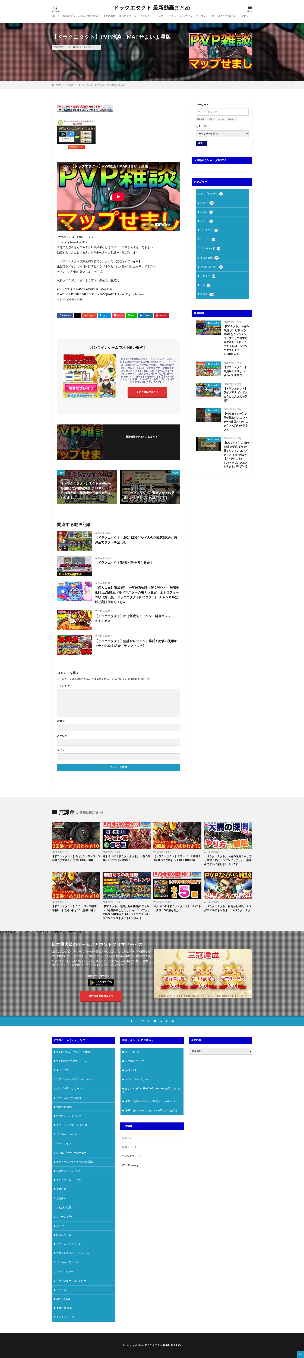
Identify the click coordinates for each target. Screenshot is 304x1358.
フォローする (141, 441)
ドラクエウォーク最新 (68, 1097)
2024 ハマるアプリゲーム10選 (73, 1052)
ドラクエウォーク (66, 1271)
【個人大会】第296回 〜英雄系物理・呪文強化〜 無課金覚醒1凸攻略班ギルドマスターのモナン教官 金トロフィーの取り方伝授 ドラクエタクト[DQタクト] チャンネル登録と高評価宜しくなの (137, 595)
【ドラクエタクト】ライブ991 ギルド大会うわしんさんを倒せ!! (236, 394)
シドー (162, 16)
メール (62, 736)
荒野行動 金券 (64, 1308)
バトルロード (147, 16)
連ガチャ (231, 119)
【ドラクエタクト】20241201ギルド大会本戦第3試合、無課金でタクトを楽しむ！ (136, 540)
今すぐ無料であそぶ (147, 392)
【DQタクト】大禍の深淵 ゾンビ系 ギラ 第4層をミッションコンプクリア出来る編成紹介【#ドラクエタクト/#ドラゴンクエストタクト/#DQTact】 (236, 340)
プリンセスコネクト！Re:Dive (72, 1253)
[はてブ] (104, 315)
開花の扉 (200, 119)
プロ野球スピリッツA (68, 1171)
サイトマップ (132, 1052)
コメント (63, 685)
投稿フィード (129, 1147)
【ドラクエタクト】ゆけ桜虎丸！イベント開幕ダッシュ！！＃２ (133, 619)
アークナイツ (63, 1143)
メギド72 (61, 1290)
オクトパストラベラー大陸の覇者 (74, 1161)
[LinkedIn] (145, 315)
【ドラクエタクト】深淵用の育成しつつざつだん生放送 (235, 371)
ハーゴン (201, 16)
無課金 (78, 47)
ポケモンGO (63, 1299)
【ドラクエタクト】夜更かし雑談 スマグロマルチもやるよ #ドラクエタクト (228, 910)
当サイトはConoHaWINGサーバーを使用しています (151, 1090)
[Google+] (89, 315)
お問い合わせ (132, 1070)
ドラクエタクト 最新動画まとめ (152, 8)
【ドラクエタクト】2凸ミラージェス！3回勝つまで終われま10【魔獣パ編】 (76, 858)
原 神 (60, 1225)
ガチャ (172, 16)
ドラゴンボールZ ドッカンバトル (74, 1079)
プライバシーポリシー (137, 1079)
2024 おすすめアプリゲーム (71, 1061)
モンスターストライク (68, 1180)
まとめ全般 (109, 16)
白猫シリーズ (63, 1235)
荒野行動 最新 (64, 1107)
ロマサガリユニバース (68, 1244)
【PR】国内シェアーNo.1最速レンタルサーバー (151, 1101)
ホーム (56, 16)
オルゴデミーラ (127, 16)
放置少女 (61, 1198)
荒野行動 (61, 1189)
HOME (58, 85)
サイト (60, 750)
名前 (61, 721)
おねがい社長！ (65, 1207)
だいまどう (186, 16)
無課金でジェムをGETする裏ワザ (81, 16)
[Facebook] (65, 315)
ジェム (221, 119)
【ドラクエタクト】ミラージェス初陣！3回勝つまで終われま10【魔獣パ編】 (177, 858)
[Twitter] (77, 315)
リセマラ (243, 16)
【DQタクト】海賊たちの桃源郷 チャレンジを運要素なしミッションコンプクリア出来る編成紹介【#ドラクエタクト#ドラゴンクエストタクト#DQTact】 (127, 912)
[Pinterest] (161, 315)
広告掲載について (135, 1061)
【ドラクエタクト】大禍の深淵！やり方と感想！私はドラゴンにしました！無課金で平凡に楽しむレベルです (228, 860)
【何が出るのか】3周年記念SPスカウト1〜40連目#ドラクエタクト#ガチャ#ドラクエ (236, 422)
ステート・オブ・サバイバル (72, 1125)
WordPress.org (130, 1165)
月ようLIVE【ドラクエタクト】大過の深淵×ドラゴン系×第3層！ (126, 858)
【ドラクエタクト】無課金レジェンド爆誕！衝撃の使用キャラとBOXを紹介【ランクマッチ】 (136, 644)
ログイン (127, 1138)
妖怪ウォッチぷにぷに (68, 1116)
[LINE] (131, 315)
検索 (200, 143)
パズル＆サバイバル (67, 1134)
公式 (211, 16)
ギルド (211, 119)
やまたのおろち (226, 16)
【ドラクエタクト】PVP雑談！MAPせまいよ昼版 (101, 85)
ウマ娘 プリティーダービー (71, 1152)
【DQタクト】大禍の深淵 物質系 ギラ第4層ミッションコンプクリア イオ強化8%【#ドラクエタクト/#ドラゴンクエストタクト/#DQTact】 (236, 455)
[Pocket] (118, 315)
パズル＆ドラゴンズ (67, 1262)
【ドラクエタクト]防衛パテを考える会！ (124, 562)
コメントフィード (132, 1156)
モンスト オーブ (65, 1317)
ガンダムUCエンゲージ (69, 1088)
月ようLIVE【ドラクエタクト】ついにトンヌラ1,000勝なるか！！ (177, 908)
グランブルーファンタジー (71, 1280)
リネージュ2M (64, 1216)
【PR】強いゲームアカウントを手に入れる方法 (151, 1110)
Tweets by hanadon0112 (72, 242)
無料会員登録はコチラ (101, 996)
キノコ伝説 (62, 1070)
